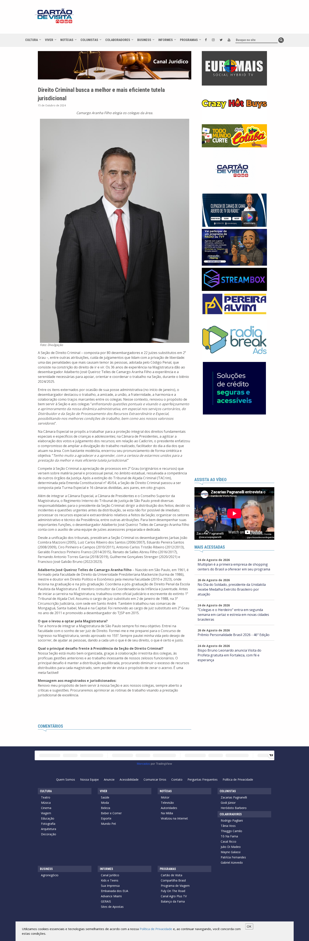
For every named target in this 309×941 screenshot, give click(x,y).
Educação (47, 818)
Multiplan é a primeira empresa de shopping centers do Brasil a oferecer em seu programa (234, 566)
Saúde (105, 797)
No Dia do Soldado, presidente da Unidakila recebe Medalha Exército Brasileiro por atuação (232, 589)
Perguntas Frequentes (203, 779)
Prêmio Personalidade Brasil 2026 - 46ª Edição (233, 634)
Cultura (31, 40)
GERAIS (106, 901)
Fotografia (48, 824)
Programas (189, 40)
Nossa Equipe (89, 779)
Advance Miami (111, 896)
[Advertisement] (192, 18)
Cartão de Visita (171, 875)
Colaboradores (117, 40)
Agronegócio (49, 875)
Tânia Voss (228, 826)
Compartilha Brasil (173, 880)
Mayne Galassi (230, 852)
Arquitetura (48, 829)
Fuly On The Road (173, 891)
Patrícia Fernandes (233, 857)
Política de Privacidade (238, 779)
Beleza (105, 808)
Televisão (167, 803)
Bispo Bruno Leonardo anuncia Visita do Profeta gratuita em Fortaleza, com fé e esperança (229, 655)
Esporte (106, 818)
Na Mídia (167, 813)
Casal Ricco (228, 841)
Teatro (45, 797)
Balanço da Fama (173, 901)
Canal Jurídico (110, 875)
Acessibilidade (129, 779)
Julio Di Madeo (231, 847)
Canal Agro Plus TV (174, 896)
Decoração (48, 834)
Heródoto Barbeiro (234, 808)
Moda (105, 803)
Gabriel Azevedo (232, 862)
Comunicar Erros (155, 779)
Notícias (66, 40)
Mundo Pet (108, 824)
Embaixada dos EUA (114, 891)
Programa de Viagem (175, 886)
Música (46, 803)
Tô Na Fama (229, 836)
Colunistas (89, 40)
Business (144, 40)
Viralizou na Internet (174, 818)
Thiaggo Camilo (231, 831)
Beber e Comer (111, 813)
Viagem (46, 813)
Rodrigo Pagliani (232, 820)
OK (249, 926)
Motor (165, 797)
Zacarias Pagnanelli (234, 797)
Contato (176, 779)
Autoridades (169, 808)
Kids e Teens (109, 880)
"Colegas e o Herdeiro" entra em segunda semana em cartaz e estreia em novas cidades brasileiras (233, 614)
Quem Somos (65, 779)
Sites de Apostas (112, 907)
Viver (49, 40)
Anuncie (109, 779)
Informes (165, 40)
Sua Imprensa (110, 886)
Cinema (46, 808)
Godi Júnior (228, 803)
